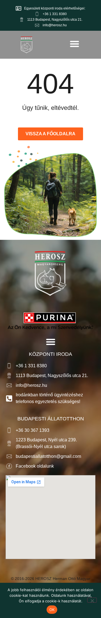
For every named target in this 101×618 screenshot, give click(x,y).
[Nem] (92, 600)
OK (52, 609)
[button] (74, 43)
